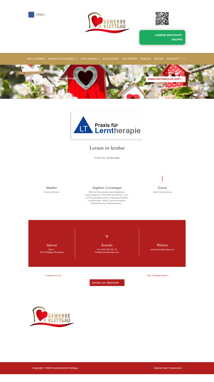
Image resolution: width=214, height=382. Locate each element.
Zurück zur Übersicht (105, 282)
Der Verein (89, 58)
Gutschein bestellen (95, 320)
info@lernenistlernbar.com (107, 252)
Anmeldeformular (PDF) (164, 79)
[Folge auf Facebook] (31, 15)
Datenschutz (161, 368)
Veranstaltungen (61, 58)
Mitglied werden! (93, 324)
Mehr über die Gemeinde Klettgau (158, 348)
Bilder (159, 58)
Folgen (40, 14)
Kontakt (173, 58)
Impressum (176, 368)
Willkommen (36, 58)
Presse (145, 58)
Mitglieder (111, 58)
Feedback (89, 316)
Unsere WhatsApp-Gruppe (168, 37)
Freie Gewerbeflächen (96, 328)
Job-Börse (129, 58)
